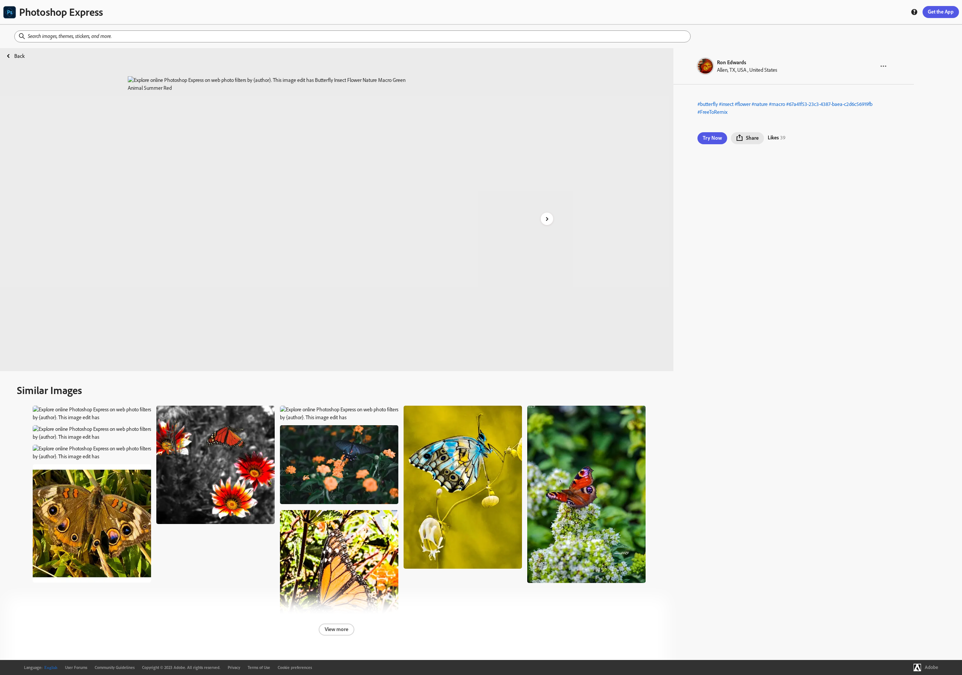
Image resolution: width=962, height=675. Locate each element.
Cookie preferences (295, 667)
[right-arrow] (547, 219)
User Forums (76, 667)
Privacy (234, 667)
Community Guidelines (115, 667)
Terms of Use (259, 667)
